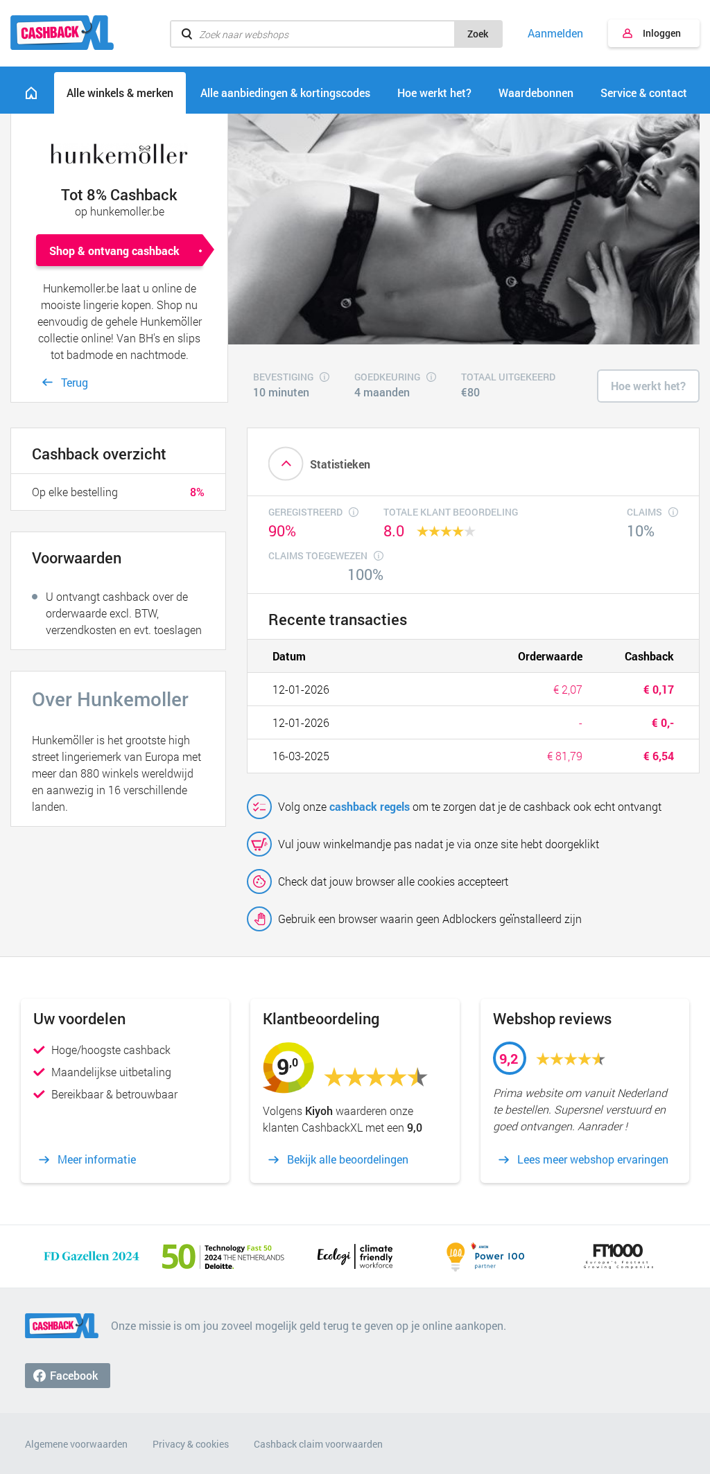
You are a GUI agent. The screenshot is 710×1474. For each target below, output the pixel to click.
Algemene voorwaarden (76, 1443)
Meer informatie (97, 1159)
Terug (74, 382)
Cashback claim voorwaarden (318, 1443)
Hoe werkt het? (648, 385)
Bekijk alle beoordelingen (347, 1159)
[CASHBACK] (62, 32)
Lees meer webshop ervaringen (592, 1159)
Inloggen (662, 33)
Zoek (477, 33)
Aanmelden (555, 33)
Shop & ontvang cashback (114, 250)
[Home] (31, 93)
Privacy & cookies (191, 1443)
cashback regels (369, 806)
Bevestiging (283, 377)
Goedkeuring (387, 377)
